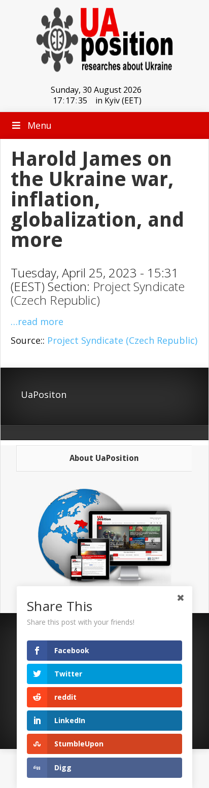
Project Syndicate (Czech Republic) (98, 293)
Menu (39, 125)
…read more (37, 321)
